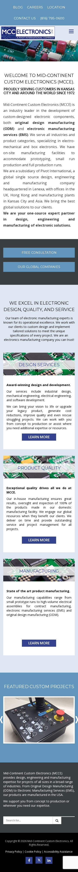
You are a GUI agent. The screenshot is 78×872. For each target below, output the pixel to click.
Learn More (39, 437)
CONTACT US (25, 18)
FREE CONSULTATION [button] (39, 253)
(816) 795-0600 (52, 18)
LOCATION (56, 7)
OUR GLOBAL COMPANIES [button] (39, 267)
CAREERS (35, 7)
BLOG (18, 7)
